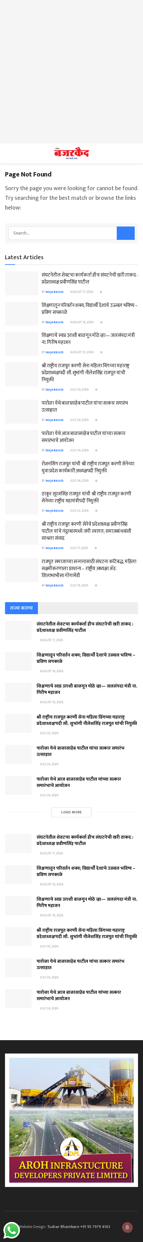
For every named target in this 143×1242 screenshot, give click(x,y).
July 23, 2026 (79, 510)
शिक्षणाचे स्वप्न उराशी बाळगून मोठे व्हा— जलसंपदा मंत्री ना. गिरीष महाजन (88, 339)
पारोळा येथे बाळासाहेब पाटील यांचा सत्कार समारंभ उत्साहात (85, 406)
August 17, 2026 (81, 292)
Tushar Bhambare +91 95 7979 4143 (78, 1226)
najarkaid (55, 292)
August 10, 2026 (81, 352)
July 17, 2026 (79, 548)
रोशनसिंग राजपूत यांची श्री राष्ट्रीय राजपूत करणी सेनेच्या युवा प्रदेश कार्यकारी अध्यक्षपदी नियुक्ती (88, 467)
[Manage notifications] (127, 1227)
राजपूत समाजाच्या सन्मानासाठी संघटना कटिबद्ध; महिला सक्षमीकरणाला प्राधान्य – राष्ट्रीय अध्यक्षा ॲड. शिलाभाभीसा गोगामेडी (89, 568)
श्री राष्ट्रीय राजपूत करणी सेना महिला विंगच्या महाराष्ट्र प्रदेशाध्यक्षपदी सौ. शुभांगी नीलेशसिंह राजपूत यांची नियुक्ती (85, 373)
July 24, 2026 (79, 420)
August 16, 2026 (81, 322)
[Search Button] (126, 233)
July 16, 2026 (79, 585)
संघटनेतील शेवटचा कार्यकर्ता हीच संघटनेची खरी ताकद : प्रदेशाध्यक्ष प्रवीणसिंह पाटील (90, 278)
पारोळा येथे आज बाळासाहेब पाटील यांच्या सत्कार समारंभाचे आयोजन (83, 437)
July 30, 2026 (79, 389)
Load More (71, 812)
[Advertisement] (71, 71)
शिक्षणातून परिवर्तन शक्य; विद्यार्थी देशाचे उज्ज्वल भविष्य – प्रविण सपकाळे (90, 309)
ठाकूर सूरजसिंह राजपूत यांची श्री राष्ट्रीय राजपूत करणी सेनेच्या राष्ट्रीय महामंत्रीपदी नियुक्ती (86, 497)
